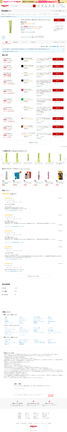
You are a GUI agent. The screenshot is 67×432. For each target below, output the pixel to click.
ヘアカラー (34, 14)
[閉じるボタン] (65, 17)
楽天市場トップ (4, 14)
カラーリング (28, 14)
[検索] (34, 6)
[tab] (6, 42)
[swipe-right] (65, 159)
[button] (42, 6)
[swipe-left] (2, 159)
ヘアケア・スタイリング (20, 14)
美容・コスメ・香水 (11, 14)
